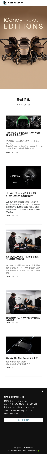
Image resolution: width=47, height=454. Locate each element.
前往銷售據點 (23, 420)
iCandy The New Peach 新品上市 (22, 358)
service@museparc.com (21, 410)
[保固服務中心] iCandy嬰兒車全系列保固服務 (23, 318)
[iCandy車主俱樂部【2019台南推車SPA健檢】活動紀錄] (23, 241)
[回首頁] (13, 3)
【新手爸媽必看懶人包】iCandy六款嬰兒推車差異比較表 (23, 133)
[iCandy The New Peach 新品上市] (23, 345)
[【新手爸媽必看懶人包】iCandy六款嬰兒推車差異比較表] (23, 122)
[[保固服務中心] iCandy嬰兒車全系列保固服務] (23, 302)
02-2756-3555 (20, 401)
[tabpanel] (23, 47)
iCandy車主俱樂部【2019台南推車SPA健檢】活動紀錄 (22, 257)
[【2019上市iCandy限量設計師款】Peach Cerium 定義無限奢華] (23, 177)
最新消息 (26, 105)
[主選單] (41, 3)
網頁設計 (30, 447)
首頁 (19, 105)
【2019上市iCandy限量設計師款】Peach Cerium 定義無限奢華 (22, 194)
